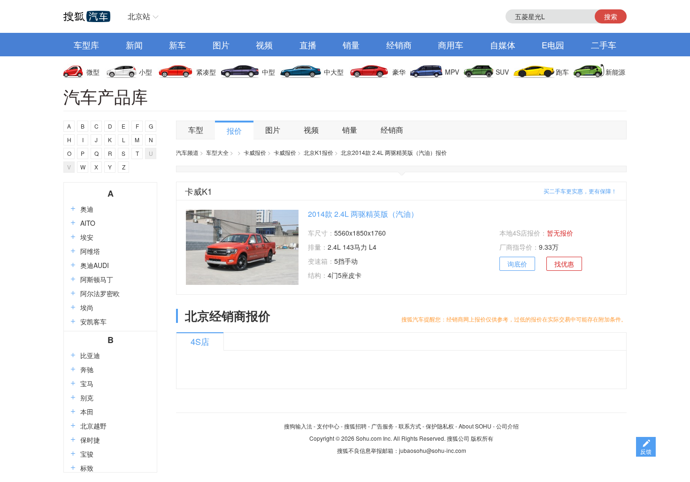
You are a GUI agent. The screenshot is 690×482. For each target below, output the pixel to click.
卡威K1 (198, 191)
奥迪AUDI (94, 265)
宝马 (86, 383)
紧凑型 (206, 72)
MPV (452, 72)
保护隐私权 (440, 426)
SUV (502, 72)
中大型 (334, 72)
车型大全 (217, 152)
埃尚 (86, 307)
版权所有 (482, 438)
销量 (351, 44)
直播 (307, 44)
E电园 (553, 44)
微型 (93, 72)
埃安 (86, 237)
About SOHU (475, 426)
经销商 (399, 44)
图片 (221, 44)
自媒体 (502, 44)
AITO (87, 223)
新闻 (134, 44)
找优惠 (564, 263)
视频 (264, 44)
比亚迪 (90, 355)
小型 (145, 72)
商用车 (450, 44)
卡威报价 (255, 152)
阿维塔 (90, 251)
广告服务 (382, 426)
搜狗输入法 (298, 426)
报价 (234, 130)
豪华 (399, 72)
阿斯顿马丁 (96, 279)
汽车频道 (187, 152)
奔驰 (86, 369)
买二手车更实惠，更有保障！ (580, 191)
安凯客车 (93, 321)
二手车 (603, 44)
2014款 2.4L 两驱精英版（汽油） (363, 213)
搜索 (610, 16)
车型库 (86, 44)
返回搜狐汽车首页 (86, 16)
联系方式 (410, 426)
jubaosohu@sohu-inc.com (432, 450)
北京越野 (93, 425)
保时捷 (90, 439)
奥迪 (86, 209)
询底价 (517, 263)
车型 (195, 129)
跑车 (562, 72)
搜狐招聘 (355, 426)
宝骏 (86, 454)
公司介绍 (507, 426)
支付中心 (328, 426)
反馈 (646, 451)
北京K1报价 (318, 152)
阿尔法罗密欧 (100, 293)
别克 (86, 397)
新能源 (615, 72)
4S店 (200, 341)
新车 (177, 44)
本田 (86, 411)
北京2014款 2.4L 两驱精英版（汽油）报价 (394, 152)
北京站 (139, 16)
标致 (86, 468)
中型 (268, 72)
